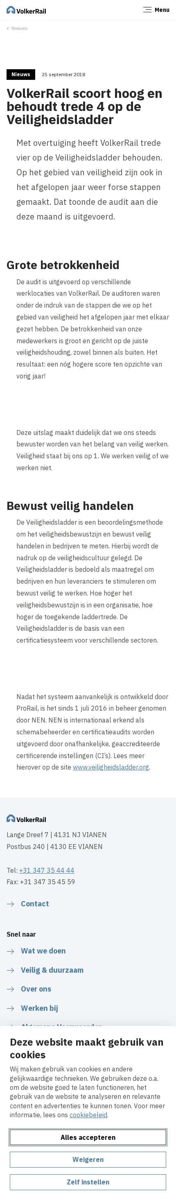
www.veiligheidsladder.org (111, 767)
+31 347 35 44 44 (46, 870)
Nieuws (19, 28)
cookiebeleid (88, 1115)
